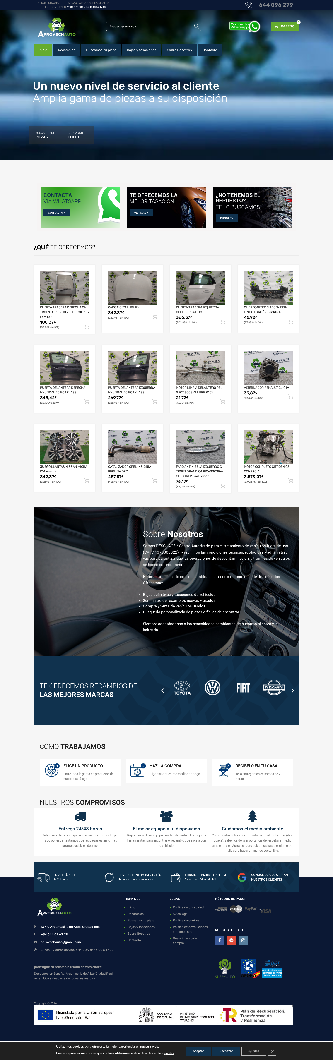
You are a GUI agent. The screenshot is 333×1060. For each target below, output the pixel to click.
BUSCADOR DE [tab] (45, 135)
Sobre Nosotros (179, 50)
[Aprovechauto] (53, 27)
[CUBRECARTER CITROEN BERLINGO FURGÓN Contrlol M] (268, 288)
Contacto (210, 50)
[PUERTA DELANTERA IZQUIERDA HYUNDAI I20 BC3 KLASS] (132, 368)
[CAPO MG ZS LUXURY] (132, 288)
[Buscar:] (153, 26)
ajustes (169, 1053)
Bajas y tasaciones (141, 50)
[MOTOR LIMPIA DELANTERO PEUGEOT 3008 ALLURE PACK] (200, 368)
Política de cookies (186, 920)
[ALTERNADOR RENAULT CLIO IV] (268, 368)
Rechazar (226, 1051)
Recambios (66, 50)
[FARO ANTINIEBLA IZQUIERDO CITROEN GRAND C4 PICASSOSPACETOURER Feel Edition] (200, 447)
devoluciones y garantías (140, 875)
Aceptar (198, 1051)
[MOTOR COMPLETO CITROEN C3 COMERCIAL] (268, 447)
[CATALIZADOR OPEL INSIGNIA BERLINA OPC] (132, 447)
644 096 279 (276, 5)
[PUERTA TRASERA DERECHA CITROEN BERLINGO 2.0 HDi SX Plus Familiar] (64, 288)
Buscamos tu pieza (101, 50)
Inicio (43, 50)
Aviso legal (180, 914)
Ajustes (253, 1051)
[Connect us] (219, 940)
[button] (162, 690)
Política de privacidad (188, 907)
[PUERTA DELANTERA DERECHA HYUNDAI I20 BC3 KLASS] (64, 368)
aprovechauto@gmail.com (61, 942)
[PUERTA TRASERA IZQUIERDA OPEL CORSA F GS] (200, 288)
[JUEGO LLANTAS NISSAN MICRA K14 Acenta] (64, 447)
